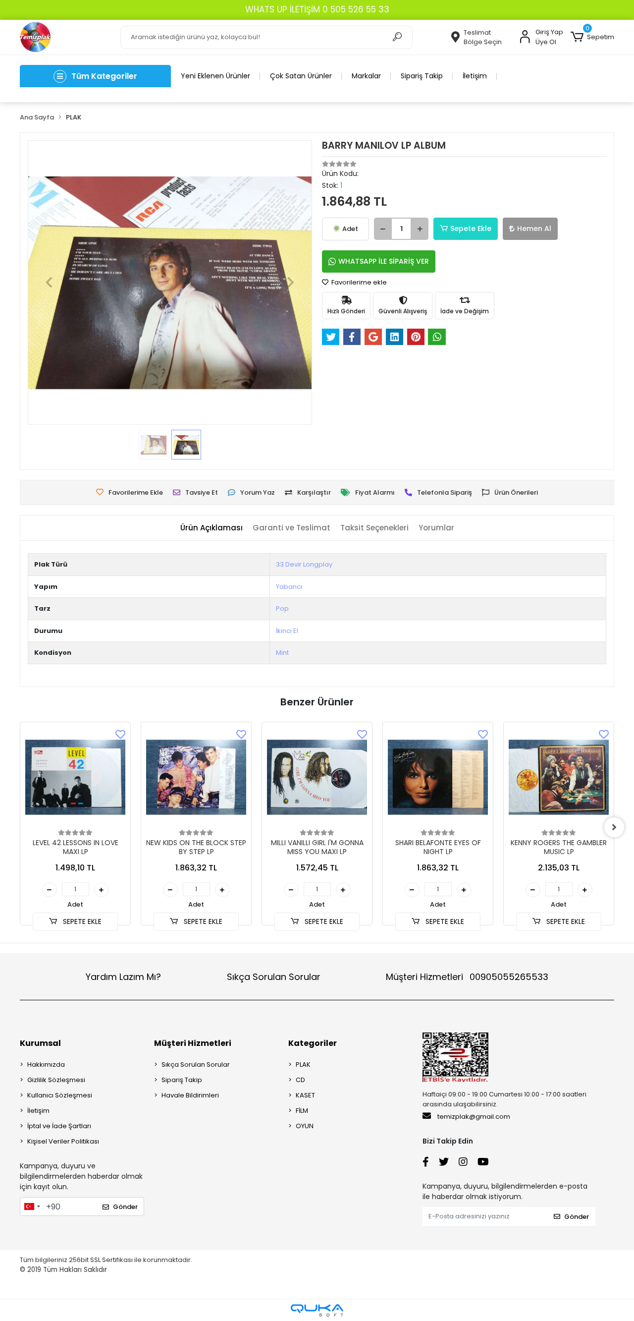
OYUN (305, 1126)
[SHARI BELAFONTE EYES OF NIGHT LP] (438, 777)
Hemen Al (534, 228)
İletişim (475, 76)
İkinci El (287, 630)
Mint (282, 652)
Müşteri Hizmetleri (467, 977)
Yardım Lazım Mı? (123, 977)
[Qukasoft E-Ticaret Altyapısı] (317, 1310)
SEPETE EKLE (81, 921)
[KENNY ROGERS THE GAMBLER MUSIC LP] (559, 777)
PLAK (303, 1064)
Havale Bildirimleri (190, 1095)
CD (300, 1080)
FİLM (302, 1110)
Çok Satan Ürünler (301, 76)
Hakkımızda (46, 1064)
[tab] (211, 528)
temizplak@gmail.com (473, 1116)
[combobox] (31, 1206)
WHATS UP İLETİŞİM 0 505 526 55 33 (317, 9)
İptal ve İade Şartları (59, 1126)
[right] (614, 827)
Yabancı (289, 586)
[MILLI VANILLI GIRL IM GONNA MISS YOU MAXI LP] (317, 777)
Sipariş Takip (422, 76)
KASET (305, 1095)
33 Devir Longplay (304, 564)
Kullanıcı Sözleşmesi (59, 1095)
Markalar (366, 76)
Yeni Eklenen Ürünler (215, 76)
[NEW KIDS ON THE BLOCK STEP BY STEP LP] (196, 777)
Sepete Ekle (470, 228)
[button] (592, 37)
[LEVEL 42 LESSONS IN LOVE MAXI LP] (75, 777)
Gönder (125, 1206)
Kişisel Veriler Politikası (63, 1141)
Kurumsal (40, 1043)
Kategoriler (312, 1043)
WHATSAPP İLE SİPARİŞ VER (383, 261)
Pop (282, 608)
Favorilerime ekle (358, 282)
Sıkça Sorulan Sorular (273, 977)
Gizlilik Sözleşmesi (56, 1080)
